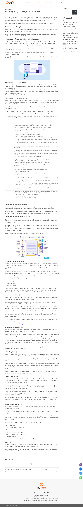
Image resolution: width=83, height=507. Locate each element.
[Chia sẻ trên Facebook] (31, 464)
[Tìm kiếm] (61, 3)
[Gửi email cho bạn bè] (33, 464)
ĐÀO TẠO (46, 2)
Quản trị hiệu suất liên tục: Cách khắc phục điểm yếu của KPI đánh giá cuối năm (70, 22)
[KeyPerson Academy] (14, 3)
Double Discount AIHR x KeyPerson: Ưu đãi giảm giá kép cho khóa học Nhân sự (69, 28)
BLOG (58, 2)
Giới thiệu (27, 2)
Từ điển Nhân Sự (8, 9)
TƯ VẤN (52, 2)
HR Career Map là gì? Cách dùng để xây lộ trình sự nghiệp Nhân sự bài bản (70, 33)
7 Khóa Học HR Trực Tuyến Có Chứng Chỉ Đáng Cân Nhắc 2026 (70, 43)
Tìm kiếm (65, 8)
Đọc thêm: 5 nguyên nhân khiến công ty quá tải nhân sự (18, 324)
